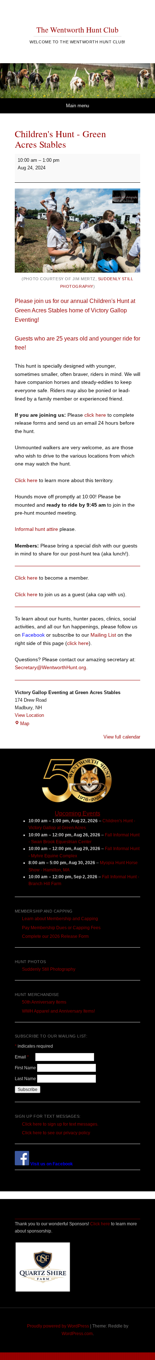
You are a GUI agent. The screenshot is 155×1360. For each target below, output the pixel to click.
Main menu (77, 105)
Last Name (26, 1078)
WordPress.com (77, 1333)
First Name (26, 1067)
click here (95, 415)
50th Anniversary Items (44, 1002)
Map (24, 723)
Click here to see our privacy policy (56, 1132)
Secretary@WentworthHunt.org (50, 667)
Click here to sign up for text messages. (60, 1124)
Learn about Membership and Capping (60, 918)
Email (25, 1057)
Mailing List (103, 635)
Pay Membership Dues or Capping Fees (61, 927)
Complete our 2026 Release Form (55, 936)
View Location (29, 715)
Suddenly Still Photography (48, 969)
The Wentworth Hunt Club (77, 30)
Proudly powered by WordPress (58, 1326)
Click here (26, 480)
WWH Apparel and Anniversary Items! (58, 1011)
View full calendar (121, 737)
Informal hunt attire (36, 529)
